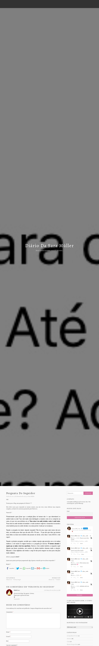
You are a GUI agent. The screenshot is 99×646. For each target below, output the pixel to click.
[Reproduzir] (69, 617)
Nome (8, 632)
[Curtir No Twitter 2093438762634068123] (78, 590)
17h (90, 535)
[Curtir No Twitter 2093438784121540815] (78, 567)
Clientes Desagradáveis (72, 644)
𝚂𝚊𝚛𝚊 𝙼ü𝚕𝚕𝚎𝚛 (75, 536)
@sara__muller (85, 535)
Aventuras (69, 638)
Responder (17, 599)
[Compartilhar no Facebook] (10, 568)
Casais (68, 641)
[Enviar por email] (33, 568)
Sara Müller (31, 496)
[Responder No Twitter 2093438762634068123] (72, 590)
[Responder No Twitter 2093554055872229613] (72, 554)
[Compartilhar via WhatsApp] (27, 568)
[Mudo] (88, 617)
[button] (80, 611)
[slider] (78, 616)
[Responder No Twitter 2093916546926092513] (72, 544)
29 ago (91, 548)
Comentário (9, 612)
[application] (80, 611)
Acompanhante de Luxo (72, 636)
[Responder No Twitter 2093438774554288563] (72, 578)
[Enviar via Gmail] (39, 568)
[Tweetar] (19, 568)
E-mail (8, 636)
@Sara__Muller (76, 538)
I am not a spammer (11, 645)
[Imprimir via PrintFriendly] (46, 568)
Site (7, 641)
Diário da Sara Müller (49, 245)
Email (68, 511)
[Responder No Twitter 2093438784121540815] (72, 567)
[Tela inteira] (91, 617)
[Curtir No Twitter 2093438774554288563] (78, 578)
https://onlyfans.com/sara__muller (79, 541)
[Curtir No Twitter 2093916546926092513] (78, 544)
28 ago (72, 560)
